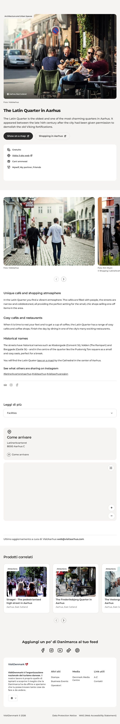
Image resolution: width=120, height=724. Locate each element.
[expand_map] (111, 468)
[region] (60, 491)
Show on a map (16, 136)
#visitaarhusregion (57, 374)
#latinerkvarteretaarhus (17, 374)
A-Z (95, 677)
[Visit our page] (51, 650)
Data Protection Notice (64, 715)
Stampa (55, 677)
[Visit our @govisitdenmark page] (68, 650)
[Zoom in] (111, 507)
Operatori (56, 685)
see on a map (45, 360)
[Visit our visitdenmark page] (60, 650)
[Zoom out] (111, 515)
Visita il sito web (21, 155)
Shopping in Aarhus (51, 136)
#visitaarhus (39, 374)
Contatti (98, 681)
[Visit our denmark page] (42, 650)
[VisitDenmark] (18, 664)
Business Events (59, 681)
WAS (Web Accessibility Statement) (97, 715)
